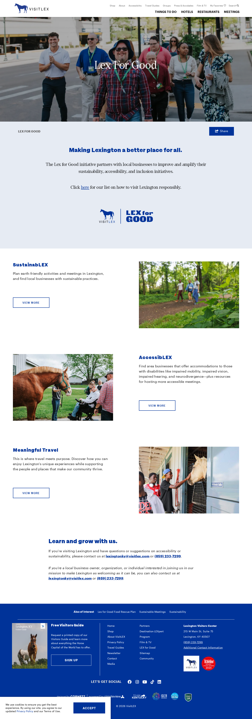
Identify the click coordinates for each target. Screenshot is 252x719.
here (85, 187)
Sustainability (177, 611)
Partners (145, 625)
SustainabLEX (30, 265)
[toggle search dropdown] (237, 5)
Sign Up (71, 660)
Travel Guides (152, 5)
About (122, 5)
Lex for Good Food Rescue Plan (117, 611)
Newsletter (113, 653)
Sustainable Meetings (152, 611)
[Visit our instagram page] (137, 681)
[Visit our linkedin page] (159, 681)
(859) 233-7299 (193, 642)
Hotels (187, 11)
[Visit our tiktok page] (152, 681)
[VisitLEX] (32, 7)
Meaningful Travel (35, 450)
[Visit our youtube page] (144, 681)
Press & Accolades (183, 5)
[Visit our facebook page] (130, 681)
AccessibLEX (155, 357)
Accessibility (135, 5)
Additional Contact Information (203, 647)
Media (111, 663)
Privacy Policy (115, 642)
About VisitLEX (116, 636)
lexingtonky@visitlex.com (127, 556)
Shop (112, 5)
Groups (167, 5)
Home (111, 625)
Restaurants (208, 11)
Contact (112, 658)
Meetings (231, 11)
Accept (89, 708)
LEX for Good (148, 647)
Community (147, 658)
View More (31, 302)
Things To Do (166, 11)
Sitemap (145, 653)
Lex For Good (29, 131)
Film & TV (202, 5)
